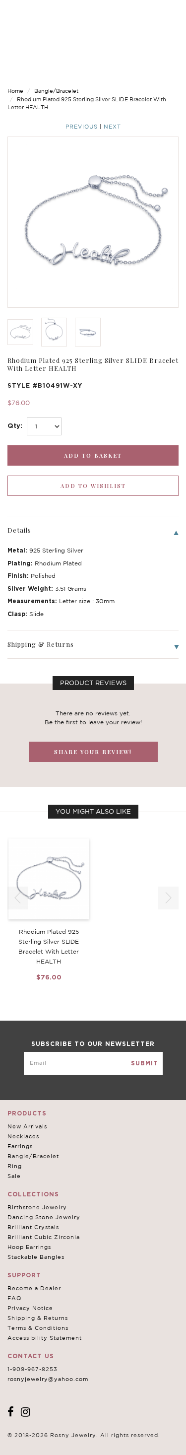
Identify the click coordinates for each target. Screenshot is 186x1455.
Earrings (20, 1146)
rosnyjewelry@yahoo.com (47, 1379)
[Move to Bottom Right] (85, 1448)
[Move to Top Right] (85, 1442)
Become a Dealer (34, 1288)
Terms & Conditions (37, 1328)
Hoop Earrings (29, 1247)
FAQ (14, 1298)
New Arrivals (27, 1126)
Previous (81, 127)
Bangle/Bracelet (56, 91)
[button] (168, 898)
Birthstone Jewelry (37, 1207)
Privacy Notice (30, 1308)
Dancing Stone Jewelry (43, 1217)
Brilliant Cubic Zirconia (43, 1237)
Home (15, 91)
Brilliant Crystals (33, 1227)
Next (112, 127)
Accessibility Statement (44, 1338)
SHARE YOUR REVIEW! (93, 752)
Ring (14, 1166)
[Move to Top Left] (80, 1442)
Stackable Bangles (35, 1257)
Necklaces (23, 1136)
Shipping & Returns (37, 1318)
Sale (14, 1176)
